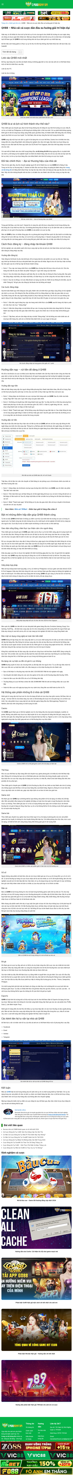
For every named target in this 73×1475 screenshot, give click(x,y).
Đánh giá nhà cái (14, 23)
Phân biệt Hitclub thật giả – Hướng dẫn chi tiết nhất (36, 1354)
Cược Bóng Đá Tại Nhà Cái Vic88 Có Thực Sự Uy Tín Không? (23, 1148)
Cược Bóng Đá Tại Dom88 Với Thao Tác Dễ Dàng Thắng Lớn (22, 1142)
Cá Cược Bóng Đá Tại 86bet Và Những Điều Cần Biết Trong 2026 (24, 1140)
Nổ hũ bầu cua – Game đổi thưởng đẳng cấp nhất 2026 (36, 1200)
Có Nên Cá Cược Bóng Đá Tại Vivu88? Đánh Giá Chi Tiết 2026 (23, 1137)
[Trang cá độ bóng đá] (36, 4)
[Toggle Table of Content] (19, 52)
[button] (2, 4)
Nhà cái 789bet (20, 509)
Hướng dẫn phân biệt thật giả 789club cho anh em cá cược (37, 1405)
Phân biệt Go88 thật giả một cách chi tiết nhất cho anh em (36, 1303)
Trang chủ (4, 23)
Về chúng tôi (30, 1427)
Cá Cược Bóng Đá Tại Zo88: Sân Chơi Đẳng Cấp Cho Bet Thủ (23, 1132)
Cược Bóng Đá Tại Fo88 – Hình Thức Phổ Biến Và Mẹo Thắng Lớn (24, 1145)
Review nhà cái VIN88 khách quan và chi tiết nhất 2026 (21, 1129)
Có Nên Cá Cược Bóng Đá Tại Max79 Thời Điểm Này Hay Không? (24, 1135)
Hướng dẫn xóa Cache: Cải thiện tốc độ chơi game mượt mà (36, 1251)
